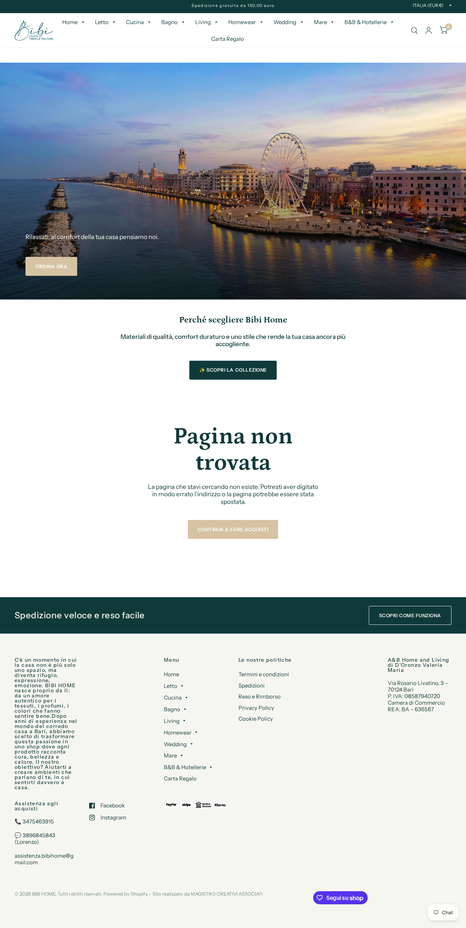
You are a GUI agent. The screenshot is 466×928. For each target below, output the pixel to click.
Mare (320, 22)
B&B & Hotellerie (365, 22)
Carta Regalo (227, 38)
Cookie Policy (255, 718)
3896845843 (39, 835)
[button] (51, 266)
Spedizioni (251, 685)
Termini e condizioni (263, 674)
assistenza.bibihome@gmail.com (44, 859)
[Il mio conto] (429, 30)
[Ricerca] (414, 30)
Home (70, 22)
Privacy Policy (256, 707)
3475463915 (38, 821)
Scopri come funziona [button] (410, 615)
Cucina (135, 22)
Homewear (242, 22)
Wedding (284, 22)
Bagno (169, 22)
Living (203, 22)
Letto (101, 22)
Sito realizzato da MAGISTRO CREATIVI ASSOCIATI (207, 894)
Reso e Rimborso (259, 696)
